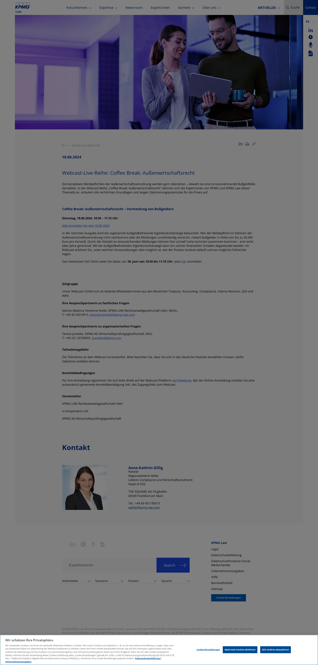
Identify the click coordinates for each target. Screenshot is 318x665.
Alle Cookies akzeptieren (275, 649)
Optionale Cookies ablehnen (240, 649)
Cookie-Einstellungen (208, 649)
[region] (159, 650)
